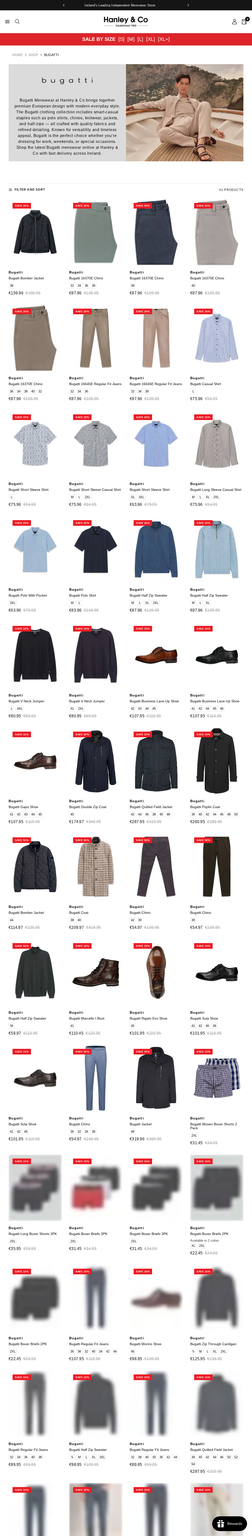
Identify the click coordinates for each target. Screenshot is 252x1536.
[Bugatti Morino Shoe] (156, 1298)
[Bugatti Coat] (95, 866)
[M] (131, 39)
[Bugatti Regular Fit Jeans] (95, 1298)
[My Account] (234, 21)
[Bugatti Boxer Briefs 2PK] (216, 1188)
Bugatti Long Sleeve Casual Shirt (215, 490)
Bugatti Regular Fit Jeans (89, 1344)
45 (154, 708)
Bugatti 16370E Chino (86, 278)
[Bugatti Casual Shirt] (216, 338)
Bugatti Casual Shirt (205, 384)
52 (236, 1457)
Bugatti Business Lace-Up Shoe (154, 701)
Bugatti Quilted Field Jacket (151, 807)
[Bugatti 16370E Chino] (95, 232)
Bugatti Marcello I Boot (86, 1018)
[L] (140, 39)
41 (193, 708)
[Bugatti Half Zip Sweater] (156, 549)
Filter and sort (30, 189)
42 (132, 708)
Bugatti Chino (140, 913)
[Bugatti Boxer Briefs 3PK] (95, 1188)
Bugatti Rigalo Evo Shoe (148, 1018)
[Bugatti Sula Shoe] (216, 972)
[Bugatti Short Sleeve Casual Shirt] (95, 443)
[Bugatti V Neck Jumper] (35, 655)
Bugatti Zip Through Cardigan (213, 1344)
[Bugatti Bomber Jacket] (35, 232)
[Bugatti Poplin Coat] (216, 761)
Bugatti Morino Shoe (145, 1344)
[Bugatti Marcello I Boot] (95, 972)
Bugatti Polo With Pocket (28, 595)
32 (72, 285)
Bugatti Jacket (141, 1124)
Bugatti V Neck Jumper (26, 701)
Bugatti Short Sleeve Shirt (28, 490)
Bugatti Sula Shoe (204, 1018)
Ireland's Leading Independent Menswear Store (126, 5)
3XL (141, 497)
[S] (121, 39)
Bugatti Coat (78, 913)
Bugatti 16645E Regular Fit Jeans (95, 384)
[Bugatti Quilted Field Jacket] (156, 761)
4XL (20, 708)
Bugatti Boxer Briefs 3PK (88, 1234)
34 (79, 285)
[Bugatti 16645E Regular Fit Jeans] (95, 338)
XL (133, 497)
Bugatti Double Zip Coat (87, 807)
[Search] (16, 21)
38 (11, 285)
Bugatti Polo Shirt (82, 595)
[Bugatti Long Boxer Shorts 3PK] (35, 1188)
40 (193, 285)
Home (17, 55)
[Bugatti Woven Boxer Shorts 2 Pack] (216, 1078)
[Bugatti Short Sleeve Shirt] (35, 443)
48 (168, 814)
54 (193, 1464)
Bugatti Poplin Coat (205, 807)
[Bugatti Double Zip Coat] (95, 761)
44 (147, 708)
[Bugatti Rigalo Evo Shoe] (156, 972)
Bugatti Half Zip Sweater (148, 595)
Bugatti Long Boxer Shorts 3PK (33, 1234)
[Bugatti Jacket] (156, 1078)
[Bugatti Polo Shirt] (95, 549)
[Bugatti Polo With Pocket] (35, 549)
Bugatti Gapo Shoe (23, 807)
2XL (87, 497)
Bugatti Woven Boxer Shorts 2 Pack (213, 1126)
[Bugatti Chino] (156, 866)
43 (140, 708)
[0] (243, 21)
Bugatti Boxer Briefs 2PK (209, 1234)
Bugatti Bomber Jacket (26, 278)
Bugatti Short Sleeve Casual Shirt (95, 490)
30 (140, 920)
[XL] (150, 39)
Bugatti (16, 272)
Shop (33, 55)
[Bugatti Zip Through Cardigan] (216, 1298)
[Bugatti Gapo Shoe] (35, 761)
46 (221, 708)
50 (236, 814)
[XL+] (164, 39)
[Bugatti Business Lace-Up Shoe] (156, 655)
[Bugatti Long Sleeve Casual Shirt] (216, 443)
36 (86, 285)
